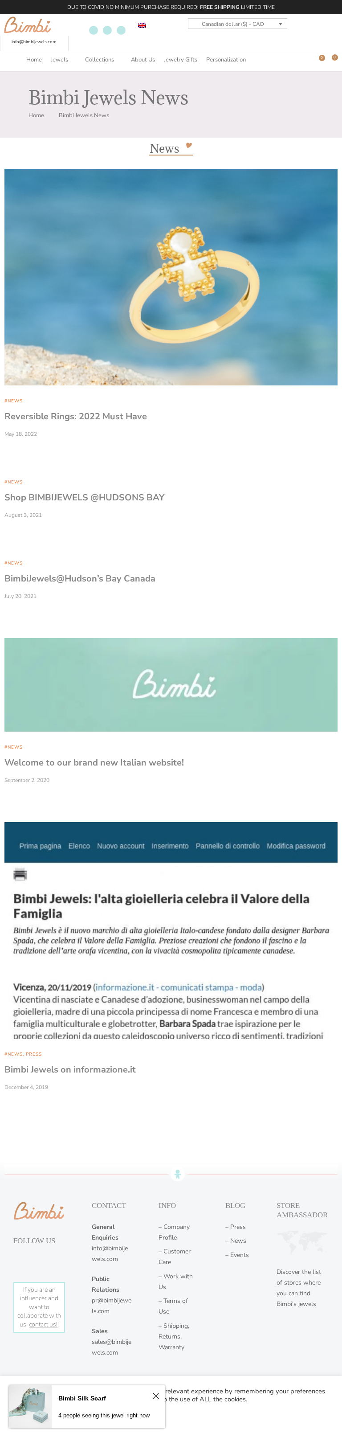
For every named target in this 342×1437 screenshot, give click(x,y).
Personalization (226, 60)
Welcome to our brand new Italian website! (94, 763)
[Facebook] (93, 30)
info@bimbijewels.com (34, 42)
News (15, 401)
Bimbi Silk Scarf (82, 1398)
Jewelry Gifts (180, 60)
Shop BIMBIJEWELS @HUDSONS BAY (84, 497)
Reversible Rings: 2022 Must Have (75, 416)
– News (235, 1240)
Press (34, 1054)
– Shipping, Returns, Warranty (174, 1336)
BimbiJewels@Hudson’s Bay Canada (79, 579)
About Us (143, 60)
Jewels (59, 60)
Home (34, 60)
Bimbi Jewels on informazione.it (70, 1070)
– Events (237, 1255)
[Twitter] (121, 30)
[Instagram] (107, 30)
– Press (235, 1227)
